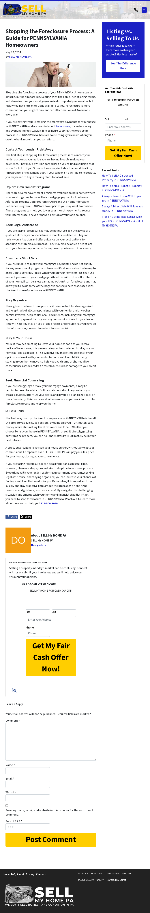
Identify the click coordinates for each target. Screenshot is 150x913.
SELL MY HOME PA (20, 57)
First (28, 612)
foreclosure (63, 126)
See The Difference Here (123, 66)
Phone (30, 628)
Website (10, 792)
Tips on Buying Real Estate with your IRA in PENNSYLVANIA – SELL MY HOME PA (123, 221)
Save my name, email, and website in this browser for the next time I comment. (49, 812)
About (20, 874)
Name (10, 765)
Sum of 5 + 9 (13, 821)
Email (9, 779)
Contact (41, 874)
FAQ (13, 874)
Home (6, 874)
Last (54, 612)
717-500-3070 (49, 503)
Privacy (30, 874)
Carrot (122, 880)
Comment (12, 721)
